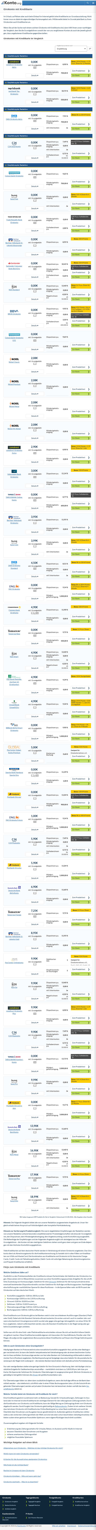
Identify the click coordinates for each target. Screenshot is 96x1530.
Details (34, 75)
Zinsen (35, 1375)
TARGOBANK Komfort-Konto (14, 1060)
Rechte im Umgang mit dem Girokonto (19, 1470)
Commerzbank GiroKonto (14, 611)
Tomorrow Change (14, 915)
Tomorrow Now (14, 634)
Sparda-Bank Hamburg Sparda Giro (14, 773)
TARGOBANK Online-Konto (14, 498)
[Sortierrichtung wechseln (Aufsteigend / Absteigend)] (90, 48)
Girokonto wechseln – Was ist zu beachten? (21, 1482)
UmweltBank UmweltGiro (14, 706)
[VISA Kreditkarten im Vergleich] (35, 178)
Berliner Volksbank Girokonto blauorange (14, 244)
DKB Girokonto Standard (14, 566)
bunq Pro (14, 1084)
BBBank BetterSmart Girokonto (14, 729)
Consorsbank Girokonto (14, 176)
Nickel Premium (14, 384)
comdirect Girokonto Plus (14, 1012)
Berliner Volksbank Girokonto (14, 521)
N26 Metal (14, 1154)
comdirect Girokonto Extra (14, 451)
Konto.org (21, 1526)
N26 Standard (14, 290)
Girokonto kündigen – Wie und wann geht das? (22, 1476)
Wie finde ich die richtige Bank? (16, 1465)
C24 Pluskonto (14, 843)
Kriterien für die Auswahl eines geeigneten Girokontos (25, 1459)
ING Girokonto (14, 589)
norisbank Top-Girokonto (14, 92)
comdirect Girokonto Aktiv (14, 66)
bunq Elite (14, 1201)
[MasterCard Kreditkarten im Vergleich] (35, 246)
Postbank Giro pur (14, 797)
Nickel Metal (14, 406)
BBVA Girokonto (14, 314)
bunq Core (14, 545)
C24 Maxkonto (14, 1036)
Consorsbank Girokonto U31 (14, 339)
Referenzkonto (61, 1406)
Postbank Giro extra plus (14, 1107)
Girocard (52, 1281)
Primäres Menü (93, 3)
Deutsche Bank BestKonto (14, 1131)
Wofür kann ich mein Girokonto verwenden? (21, 1453)
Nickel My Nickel (14, 429)
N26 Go (14, 987)
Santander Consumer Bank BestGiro (14, 267)
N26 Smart (14, 657)
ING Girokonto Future (14, 820)
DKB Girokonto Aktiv (14, 119)
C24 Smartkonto (14, 146)
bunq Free (14, 199)
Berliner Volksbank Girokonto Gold (14, 937)
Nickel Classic (14, 362)
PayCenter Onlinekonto (14, 963)
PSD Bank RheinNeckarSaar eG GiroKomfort (14, 682)
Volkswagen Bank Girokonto (14, 475)
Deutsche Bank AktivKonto (14, 891)
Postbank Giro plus (14, 868)
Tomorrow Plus (14, 1179)
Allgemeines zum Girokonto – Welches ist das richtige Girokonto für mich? (33, 1448)
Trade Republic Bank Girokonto (14, 221)
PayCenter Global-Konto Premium (14, 751)
